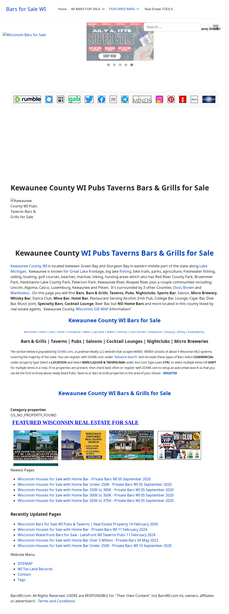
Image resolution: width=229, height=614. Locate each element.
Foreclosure (154, 331)
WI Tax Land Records (35, 568)
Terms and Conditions (56, 601)
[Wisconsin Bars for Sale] (42, 54)
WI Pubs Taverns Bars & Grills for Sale (147, 253)
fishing (125, 271)
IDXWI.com (65, 352)
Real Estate (30, 331)
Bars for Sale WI (26, 9)
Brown (188, 287)
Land (51, 331)
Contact (24, 574)
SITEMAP (25, 563)
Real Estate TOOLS (159, 9)
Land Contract (138, 331)
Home (62, 9)
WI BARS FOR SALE (85, 9)
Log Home (98, 331)
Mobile (111, 331)
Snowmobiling (196, 331)
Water (86, 331)
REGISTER (170, 373)
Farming (122, 331)
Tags (21, 579)
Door (177, 287)
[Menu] (215, 27)
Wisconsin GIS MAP (92, 309)
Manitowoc (20, 292)
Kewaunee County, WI (29, 265)
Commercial (74, 331)
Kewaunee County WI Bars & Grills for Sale (114, 393)
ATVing (181, 331)
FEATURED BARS (122, 9)
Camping (169, 331)
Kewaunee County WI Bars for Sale (114, 320)
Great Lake (79, 271)
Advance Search (126, 357)
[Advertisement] (114, 144)
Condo (60, 331)
